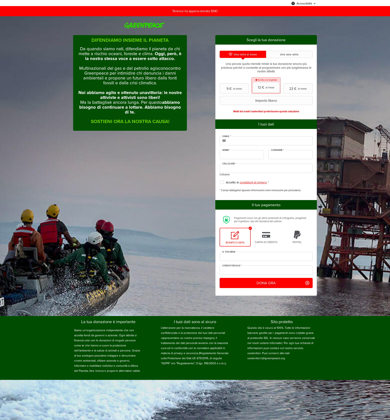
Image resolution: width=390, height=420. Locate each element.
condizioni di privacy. (253, 182)
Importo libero (266, 100)
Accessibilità (304, 3)
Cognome (277, 150)
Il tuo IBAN (228, 252)
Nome (226, 150)
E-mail (226, 136)
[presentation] (243, 54)
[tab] (243, 54)
